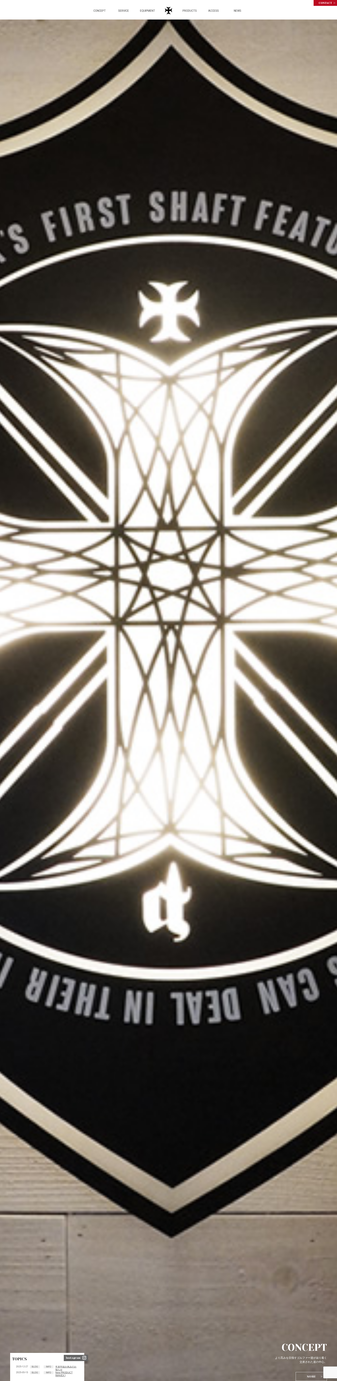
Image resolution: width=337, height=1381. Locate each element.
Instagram (73, 1357)
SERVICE (123, 10)
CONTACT (325, 2)
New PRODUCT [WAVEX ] (64, 1374)
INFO (48, 1366)
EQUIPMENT (147, 10)
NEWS (237, 10)
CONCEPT (99, 10)
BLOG (35, 1366)
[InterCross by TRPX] (169, 12)
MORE (311, 1376)
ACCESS (213, 10)
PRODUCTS (190, 10)
